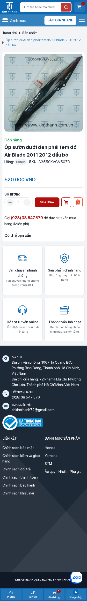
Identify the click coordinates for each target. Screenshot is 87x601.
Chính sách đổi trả (16, 469)
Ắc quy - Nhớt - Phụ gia (63, 471)
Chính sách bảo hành (18, 485)
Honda (50, 448)
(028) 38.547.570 (27, 217)
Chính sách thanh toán (20, 477)
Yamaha (51, 456)
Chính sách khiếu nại (18, 493)
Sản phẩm (29, 33)
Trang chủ (9, 33)
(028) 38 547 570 (26, 397)
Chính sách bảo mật (18, 448)
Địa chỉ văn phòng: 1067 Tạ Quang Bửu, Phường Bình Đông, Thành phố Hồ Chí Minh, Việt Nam (46, 368)
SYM (48, 464)
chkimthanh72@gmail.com (33, 410)
